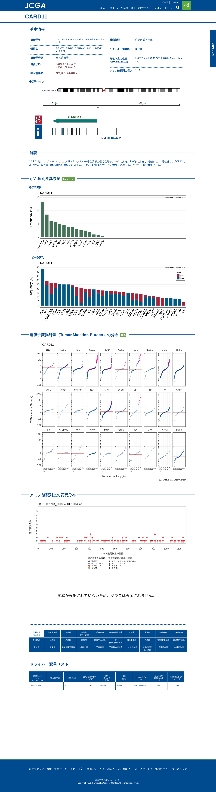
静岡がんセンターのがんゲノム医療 (107, 769)
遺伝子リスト (107, 8)
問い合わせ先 (179, 769)
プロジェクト (161, 8)
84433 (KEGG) (64, 67)
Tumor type (68, 179)
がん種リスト (128, 8)
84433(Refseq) (64, 64)
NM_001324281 (65, 73)
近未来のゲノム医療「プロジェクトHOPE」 (54, 769)
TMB (123, 335)
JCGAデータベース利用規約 (151, 769)
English (175, 2)
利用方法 (143, 8)
